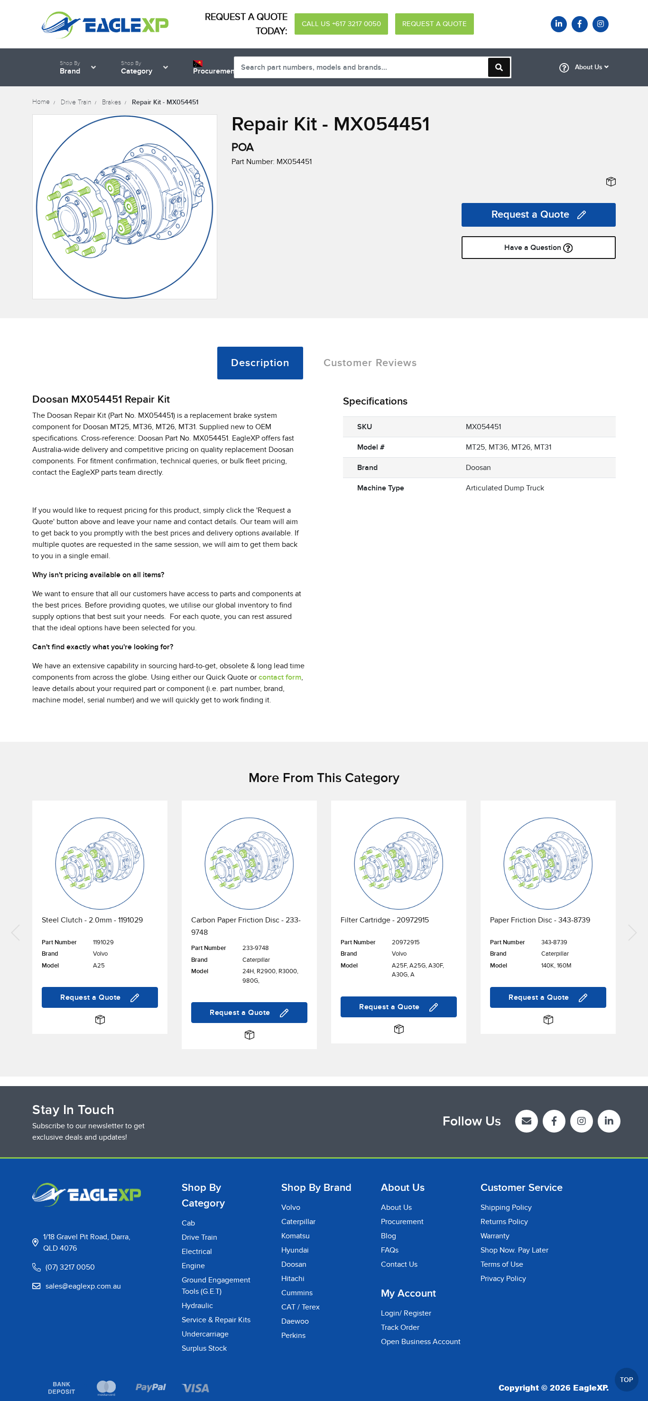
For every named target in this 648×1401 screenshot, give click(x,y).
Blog (388, 1236)
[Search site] (499, 67)
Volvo (290, 1207)
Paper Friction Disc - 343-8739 (540, 920)
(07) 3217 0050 (70, 1267)
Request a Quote (530, 214)
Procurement (402, 1221)
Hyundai (295, 1250)
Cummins (297, 1293)
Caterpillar (298, 1221)
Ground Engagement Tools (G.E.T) (216, 1285)
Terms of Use (502, 1264)
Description (260, 363)
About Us (588, 67)
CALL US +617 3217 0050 (341, 23)
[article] (100, 932)
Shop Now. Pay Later (514, 1250)
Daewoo (295, 1321)
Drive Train (199, 1237)
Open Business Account (421, 1341)
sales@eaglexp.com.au (83, 1286)
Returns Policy (504, 1221)
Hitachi (293, 1278)
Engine (193, 1266)
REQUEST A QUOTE (434, 23)
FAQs (389, 1250)
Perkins (293, 1335)
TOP (626, 1380)
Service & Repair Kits (216, 1320)
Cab (188, 1223)
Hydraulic (197, 1305)
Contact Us (399, 1264)
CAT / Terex (300, 1307)
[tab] (260, 363)
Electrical (197, 1251)
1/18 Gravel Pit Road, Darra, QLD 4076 (86, 1242)
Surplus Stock (204, 1348)
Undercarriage (205, 1334)
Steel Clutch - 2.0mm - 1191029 (92, 920)
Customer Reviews (370, 363)
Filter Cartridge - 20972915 (385, 920)
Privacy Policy (503, 1278)
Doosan (293, 1264)
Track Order (400, 1327)
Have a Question (533, 247)
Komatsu (295, 1236)
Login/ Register (406, 1313)
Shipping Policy (506, 1207)
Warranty (495, 1236)
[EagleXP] (105, 23)
